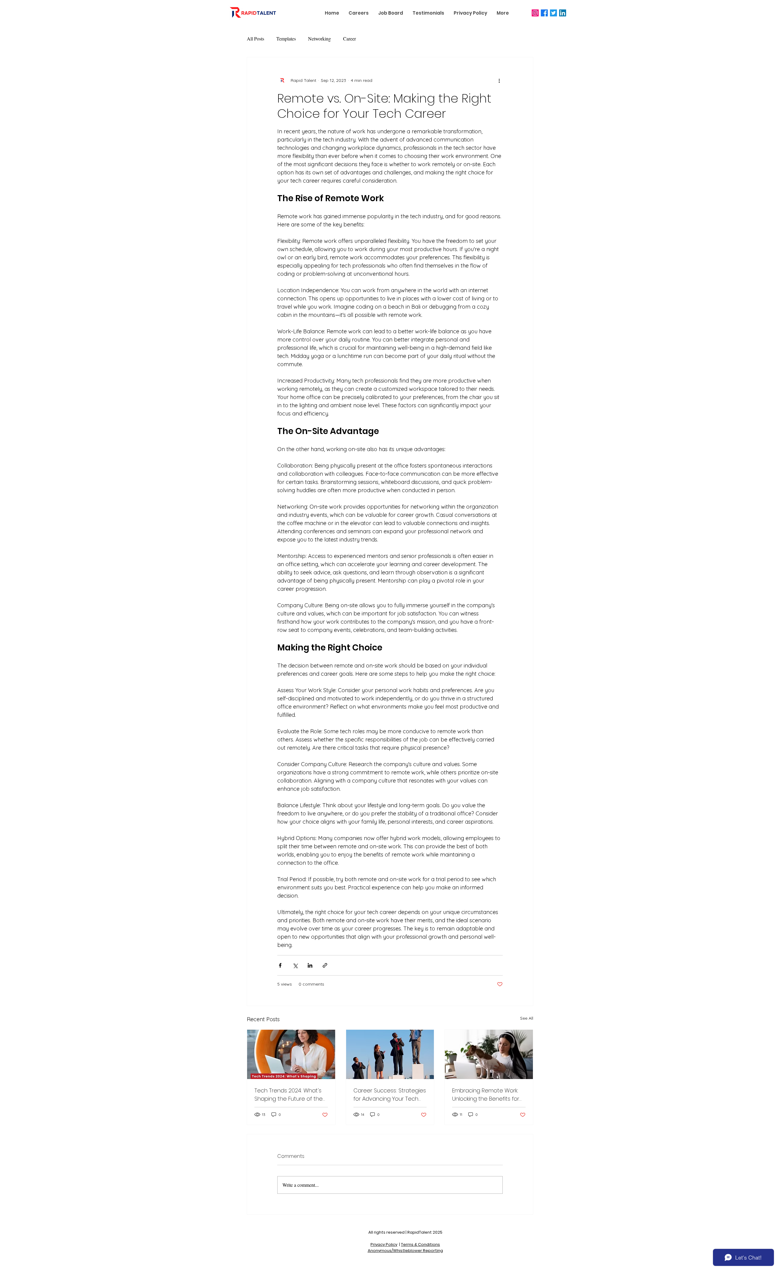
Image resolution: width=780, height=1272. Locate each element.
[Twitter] (553, 12)
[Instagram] (535, 12)
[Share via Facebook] (280, 965)
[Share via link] (325, 965)
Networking (319, 38)
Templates (286, 38)
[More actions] (499, 80)
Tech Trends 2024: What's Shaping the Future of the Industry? (288, 1095)
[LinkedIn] (562, 12)
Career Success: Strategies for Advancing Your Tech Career (389, 1095)
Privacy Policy (383, 1244)
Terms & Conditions (420, 1244)
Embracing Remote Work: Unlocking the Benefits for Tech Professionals (485, 1095)
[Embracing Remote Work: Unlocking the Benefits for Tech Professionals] (489, 1054)
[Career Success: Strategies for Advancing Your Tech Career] (390, 1054)
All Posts (255, 38)
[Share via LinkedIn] (310, 965)
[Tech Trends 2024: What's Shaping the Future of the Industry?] (291, 1054)
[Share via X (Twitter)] (295, 965)
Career (349, 38)
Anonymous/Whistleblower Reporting (405, 1250)
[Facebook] (544, 12)
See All (526, 1018)
